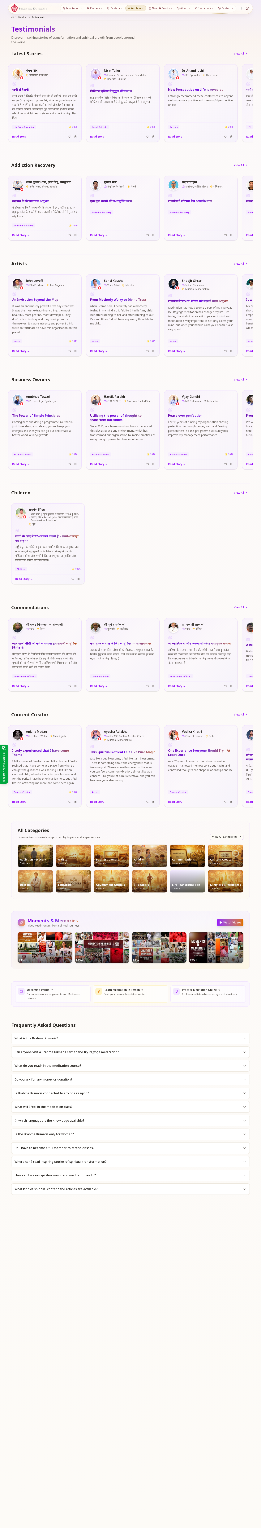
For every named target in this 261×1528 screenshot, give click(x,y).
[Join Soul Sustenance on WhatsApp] (247, 8)
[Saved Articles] (241, 8)
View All (239, 53)
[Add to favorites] (70, 136)
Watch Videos (232, 922)
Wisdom (22, 17)
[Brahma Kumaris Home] (29, 8)
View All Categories (224, 837)
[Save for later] (75, 136)
